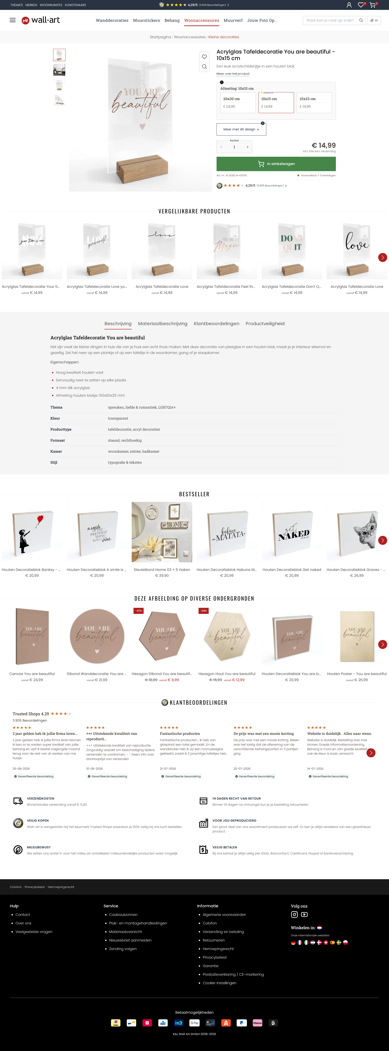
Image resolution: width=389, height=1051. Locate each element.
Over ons (23, 923)
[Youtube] (304, 914)
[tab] (118, 323)
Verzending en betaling (223, 931)
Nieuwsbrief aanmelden (130, 940)
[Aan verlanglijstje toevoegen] (204, 57)
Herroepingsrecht (61, 887)
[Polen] (345, 942)
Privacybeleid (35, 887)
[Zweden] (339, 942)
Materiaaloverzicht (125, 931)
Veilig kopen (38, 820)
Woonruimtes (51, 5)
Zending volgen (123, 948)
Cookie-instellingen (219, 983)
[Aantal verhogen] (247, 147)
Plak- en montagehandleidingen (138, 923)
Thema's (17, 5)
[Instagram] (294, 914)
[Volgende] (382, 257)
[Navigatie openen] (12, 20)
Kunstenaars (75, 5)
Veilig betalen (225, 847)
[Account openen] (349, 5)
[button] (140, 120)
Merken (31, 5)
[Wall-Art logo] (41, 20)
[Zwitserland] (325, 942)
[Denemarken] (319, 942)
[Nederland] (312, 942)
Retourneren (214, 940)
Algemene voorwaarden (224, 914)
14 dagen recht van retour (237, 798)
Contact (23, 914)
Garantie (210, 965)
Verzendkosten (40, 798)
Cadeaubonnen (123, 914)
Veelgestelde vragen (34, 931)
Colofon (16, 887)
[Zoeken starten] (360, 20)
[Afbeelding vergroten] (204, 66)
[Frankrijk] (299, 942)
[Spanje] (332, 942)
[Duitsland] (293, 942)
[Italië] (306, 942)
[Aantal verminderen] (221, 147)
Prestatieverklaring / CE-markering (233, 974)
